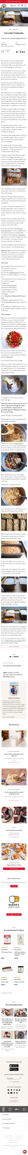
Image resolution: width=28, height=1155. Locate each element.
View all (14, 886)
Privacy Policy (9, 1138)
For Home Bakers (6, 1119)
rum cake (5, 674)
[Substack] (17, 1093)
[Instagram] (14, 1090)
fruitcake (10, 672)
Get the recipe (14, 868)
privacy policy (16, 1081)
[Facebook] (8, 1090)
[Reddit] (14, 1093)
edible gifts (19, 674)
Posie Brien (4, 44)
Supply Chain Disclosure (9, 1136)
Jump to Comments (14, 646)
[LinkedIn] (8, 1093)
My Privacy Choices (14, 1142)
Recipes (15, 29)
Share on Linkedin (22, 52)
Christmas (16, 672)
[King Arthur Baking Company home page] (3, 7)
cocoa (10, 300)
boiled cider (9, 302)
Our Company (6, 1128)
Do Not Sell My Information (14, 1140)
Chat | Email (17, 914)
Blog (10, 29)
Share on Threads (24, 52)
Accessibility (19, 1136)
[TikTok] (11, 1090)
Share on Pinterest (20, 52)
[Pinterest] (19, 1090)
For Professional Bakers (8, 1123)
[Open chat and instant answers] (25, 1152)
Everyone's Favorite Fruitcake (12, 665)
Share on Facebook (16, 52)
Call (9, 914)
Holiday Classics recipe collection (13, 641)
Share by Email (18, 52)
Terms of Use (18, 1138)
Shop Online (5, 1114)
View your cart (22, 5)
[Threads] (17, 1090)
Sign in (18, 5)
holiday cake (12, 674)
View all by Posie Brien (9, 717)
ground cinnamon (12, 285)
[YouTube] (11, 1093)
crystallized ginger (13, 273)
